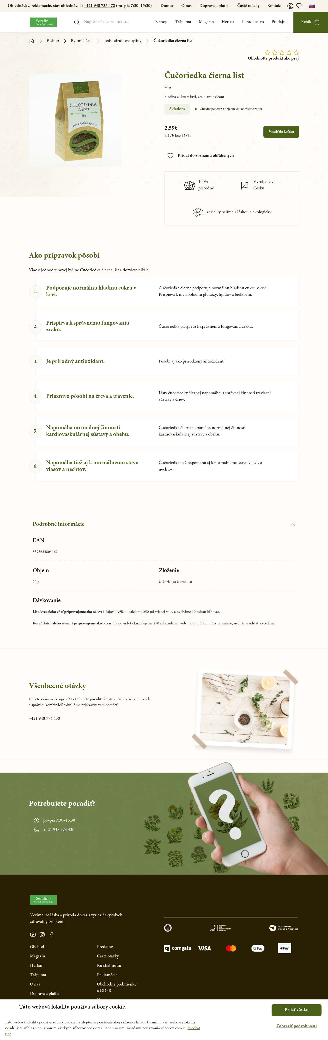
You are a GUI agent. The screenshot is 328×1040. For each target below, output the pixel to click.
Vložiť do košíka (281, 132)
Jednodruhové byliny (122, 41)
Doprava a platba (214, 6)
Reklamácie (107, 975)
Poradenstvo (253, 22)
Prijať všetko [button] (296, 1010)
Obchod (37, 947)
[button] (296, 1026)
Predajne (279, 22)
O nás (186, 6)
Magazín (206, 22)
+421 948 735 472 (99, 6)
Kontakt (274, 6)
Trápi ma (183, 22)
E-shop (161, 22)
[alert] (164, 1019)
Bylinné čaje (81, 41)
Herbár (228, 22)
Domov (167, 6)
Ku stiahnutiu (109, 966)
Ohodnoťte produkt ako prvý (273, 58)
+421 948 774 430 (44, 719)
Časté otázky (248, 6)
